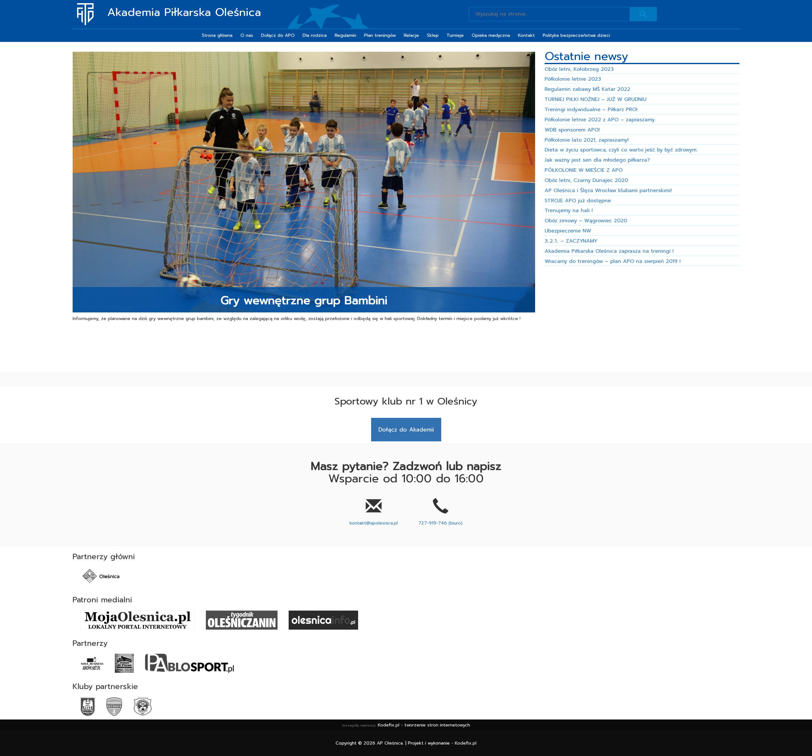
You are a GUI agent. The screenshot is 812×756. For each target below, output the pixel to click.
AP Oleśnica (390, 743)
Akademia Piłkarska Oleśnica (184, 12)
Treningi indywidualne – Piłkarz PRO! (591, 109)
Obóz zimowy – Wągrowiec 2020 (586, 220)
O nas (246, 35)
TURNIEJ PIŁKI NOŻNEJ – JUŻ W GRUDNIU (595, 99)
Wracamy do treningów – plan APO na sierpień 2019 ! (613, 261)
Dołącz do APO (278, 35)
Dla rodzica (315, 35)
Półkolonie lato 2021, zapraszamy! (587, 140)
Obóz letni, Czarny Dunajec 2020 (586, 180)
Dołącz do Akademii (406, 429)
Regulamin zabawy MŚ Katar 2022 (587, 89)
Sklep (433, 35)
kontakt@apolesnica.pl (374, 523)
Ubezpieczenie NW (568, 231)
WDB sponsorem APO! (572, 130)
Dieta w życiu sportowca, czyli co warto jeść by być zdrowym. (621, 150)
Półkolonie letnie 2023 (573, 79)
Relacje (411, 35)
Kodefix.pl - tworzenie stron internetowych (424, 725)
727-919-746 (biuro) (440, 523)
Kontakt (526, 35)
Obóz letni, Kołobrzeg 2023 (579, 69)
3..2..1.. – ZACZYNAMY (571, 241)
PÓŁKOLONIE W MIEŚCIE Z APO (584, 170)
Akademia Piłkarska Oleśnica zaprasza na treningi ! (609, 251)
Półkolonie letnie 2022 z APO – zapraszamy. (600, 120)
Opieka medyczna (491, 35)
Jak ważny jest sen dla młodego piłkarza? (597, 160)
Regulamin (345, 35)
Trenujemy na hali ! (569, 210)
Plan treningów (380, 35)
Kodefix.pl (465, 743)
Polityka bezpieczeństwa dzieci (576, 35)
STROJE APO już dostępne (578, 200)
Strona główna (217, 35)
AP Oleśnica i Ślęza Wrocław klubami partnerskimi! (608, 190)
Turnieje (455, 35)
